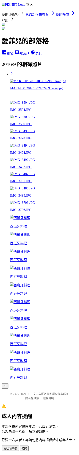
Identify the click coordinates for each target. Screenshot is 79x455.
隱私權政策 (32, 398)
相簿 (10, 54)
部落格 (24, 54)
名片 (38, 54)
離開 (24, 448)
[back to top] (5, 386)
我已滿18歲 (10, 448)
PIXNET (24, 393)
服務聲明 (48, 398)
